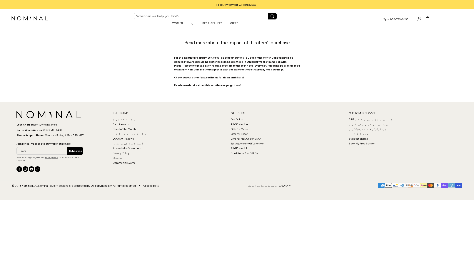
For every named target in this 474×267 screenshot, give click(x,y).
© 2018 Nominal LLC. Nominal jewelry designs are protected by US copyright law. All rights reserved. (74, 185)
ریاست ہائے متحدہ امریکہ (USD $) (267, 185)
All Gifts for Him (240, 148)
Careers (117, 158)
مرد (193, 23)
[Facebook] (19, 169)
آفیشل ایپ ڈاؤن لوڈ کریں (128, 143)
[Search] (272, 16)
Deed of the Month (124, 129)
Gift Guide (237, 119)
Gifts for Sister (239, 134)
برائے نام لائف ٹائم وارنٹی (129, 134)
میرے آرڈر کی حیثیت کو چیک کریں (368, 129)
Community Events (124, 162)
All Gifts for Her (240, 124)
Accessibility (151, 185)
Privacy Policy (51, 157)
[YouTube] (31, 169)
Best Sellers (212, 23)
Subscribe (75, 150)
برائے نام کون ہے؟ (124, 119)
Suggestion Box (358, 138)
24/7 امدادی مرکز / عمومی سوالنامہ (370, 119)
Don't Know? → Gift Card (246, 153)
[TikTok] (37, 169)
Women (177, 23)
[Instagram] (25, 169)
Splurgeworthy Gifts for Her (247, 143)
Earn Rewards (121, 124)
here (240, 77)
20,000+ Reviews (123, 138)
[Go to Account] (419, 18)
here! (237, 85)
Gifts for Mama (239, 129)
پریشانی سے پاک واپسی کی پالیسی (369, 124)
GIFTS (234, 23)
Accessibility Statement (127, 148)
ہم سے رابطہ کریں (359, 134)
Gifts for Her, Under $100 (246, 138)
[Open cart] (427, 18)
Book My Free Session (362, 143)
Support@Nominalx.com (44, 124)
